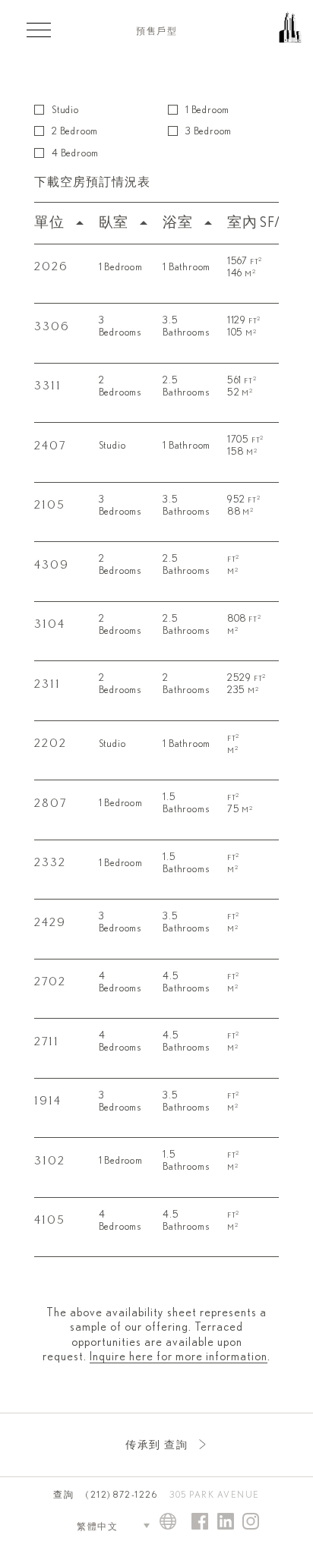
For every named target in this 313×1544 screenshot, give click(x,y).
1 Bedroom (207, 110)
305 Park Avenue (214, 1494)
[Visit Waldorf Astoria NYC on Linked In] (225, 1522)
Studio (65, 110)
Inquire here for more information (178, 1356)
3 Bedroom (208, 132)
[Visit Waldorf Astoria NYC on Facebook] (199, 1522)
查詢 (63, 1494)
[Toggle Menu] (38, 30)
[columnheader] (62, 223)
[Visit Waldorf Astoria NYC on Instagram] (250, 1522)
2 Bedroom (75, 132)
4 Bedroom (75, 154)
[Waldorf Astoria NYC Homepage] (264, 33)
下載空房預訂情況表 (92, 182)
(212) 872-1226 (121, 1494)
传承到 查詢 (156, 1445)
